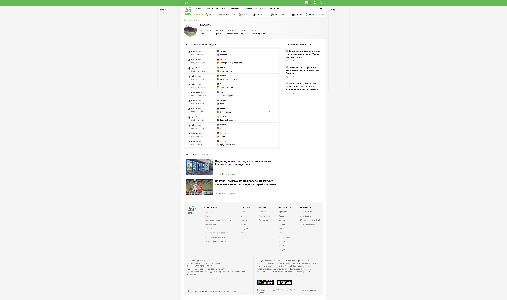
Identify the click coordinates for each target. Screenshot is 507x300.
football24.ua (290, 266)
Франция (282, 241)
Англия (298, 15)
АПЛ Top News (229, 15)
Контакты (208, 229)
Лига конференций (317, 15)
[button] (236, 8)
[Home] (188, 14)
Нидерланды (284, 237)
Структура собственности (215, 241)
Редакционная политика (214, 237)
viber (243, 233)
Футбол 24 (188, 20)
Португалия (283, 245)
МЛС (280, 233)
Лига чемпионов (281, 15)
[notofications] (314, 2)
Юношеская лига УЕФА (310, 220)
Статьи (248, 9)
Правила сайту (210, 224)
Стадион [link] (197, 20)
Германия (282, 212)
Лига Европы (261, 15)
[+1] (186, 2)
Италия (281, 224)
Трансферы (274, 9)
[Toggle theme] (307, 2)
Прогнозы (259, 9)
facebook (244, 212)
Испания (246, 15)
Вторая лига (264, 220)
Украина (212, 15)
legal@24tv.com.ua (218, 269)
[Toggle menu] (321, 8)
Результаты (222, 9)
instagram (245, 224)
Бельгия (281, 229)
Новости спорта (204, 9)
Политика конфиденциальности (218, 220)
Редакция (208, 212)
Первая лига (264, 216)
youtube (244, 220)
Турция (281, 250)
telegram (244, 229)
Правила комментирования (216, 233)
